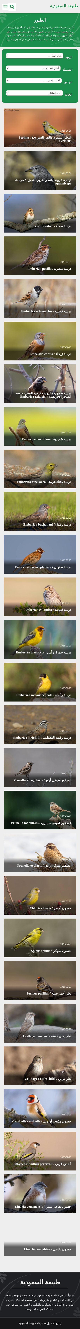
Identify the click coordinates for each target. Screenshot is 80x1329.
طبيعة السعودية (64, 5)
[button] (12, 7)
